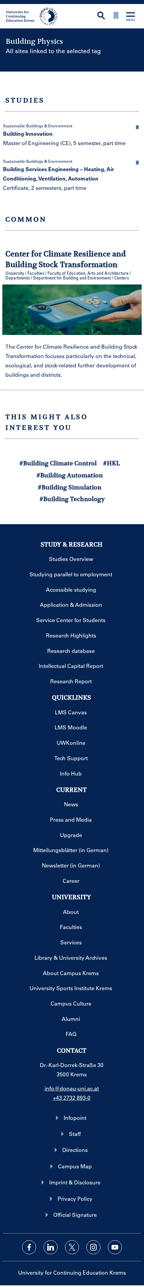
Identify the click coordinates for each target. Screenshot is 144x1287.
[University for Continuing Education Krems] (32, 16)
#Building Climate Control (58, 463)
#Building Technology (72, 499)
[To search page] (101, 16)
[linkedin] (51, 1247)
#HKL (111, 463)
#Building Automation (70, 475)
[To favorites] (116, 16)
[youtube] (115, 1247)
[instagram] (93, 1247)
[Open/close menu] (130, 17)
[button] (137, 126)
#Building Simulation (69, 487)
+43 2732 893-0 (71, 1097)
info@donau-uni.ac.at (72, 1088)
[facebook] (29, 1247)
